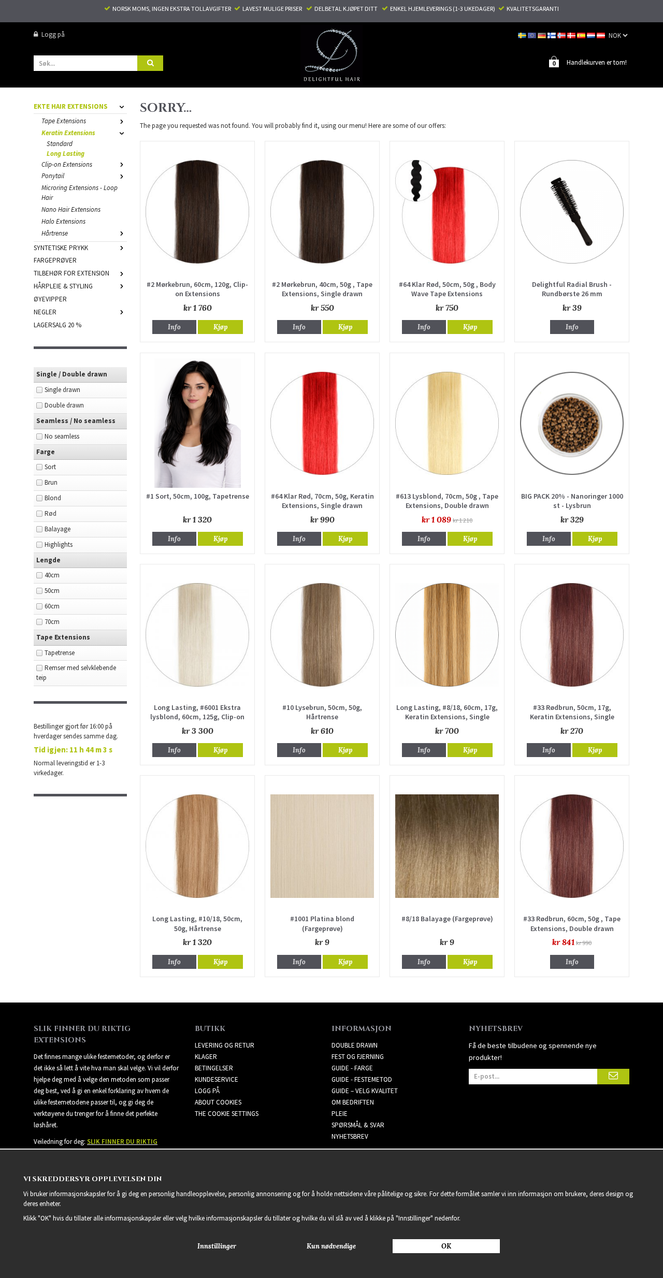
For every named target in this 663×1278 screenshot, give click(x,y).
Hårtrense (54, 233)
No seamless (62, 436)
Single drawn (62, 389)
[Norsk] (562, 34)
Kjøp (220, 327)
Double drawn (64, 405)
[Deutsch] (542, 34)
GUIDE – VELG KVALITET (365, 1090)
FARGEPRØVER (55, 260)
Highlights (59, 544)
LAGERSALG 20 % (57, 325)
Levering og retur (224, 1045)
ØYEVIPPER (50, 299)
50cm (52, 590)
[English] (533, 34)
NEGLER (45, 312)
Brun (51, 482)
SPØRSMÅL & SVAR (358, 1125)
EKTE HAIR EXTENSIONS (71, 106)
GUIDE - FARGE (352, 1068)
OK (446, 1246)
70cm (52, 621)
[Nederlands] (592, 34)
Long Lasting (65, 153)
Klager (206, 1056)
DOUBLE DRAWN (355, 1045)
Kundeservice (216, 1079)
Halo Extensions (63, 221)
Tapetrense (60, 652)
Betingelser (214, 1068)
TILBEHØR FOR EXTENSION (71, 273)
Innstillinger (216, 1246)
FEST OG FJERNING (358, 1056)
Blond (53, 497)
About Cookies (218, 1102)
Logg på (53, 34)
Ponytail (52, 175)
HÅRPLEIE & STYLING (63, 286)
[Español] (582, 34)
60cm (52, 606)
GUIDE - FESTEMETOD (362, 1079)
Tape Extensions (63, 121)
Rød (50, 513)
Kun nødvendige (331, 1246)
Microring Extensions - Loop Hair (79, 192)
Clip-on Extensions (66, 164)
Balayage (57, 529)
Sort (50, 466)
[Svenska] (523, 34)
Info (174, 327)
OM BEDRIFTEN (353, 1102)
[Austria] (602, 34)
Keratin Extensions (68, 132)
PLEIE (340, 1113)
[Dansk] (572, 34)
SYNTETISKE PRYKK (61, 247)
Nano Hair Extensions (70, 209)
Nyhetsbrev (350, 1136)
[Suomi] (552, 34)
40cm (52, 575)
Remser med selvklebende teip (76, 672)
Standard (60, 143)
